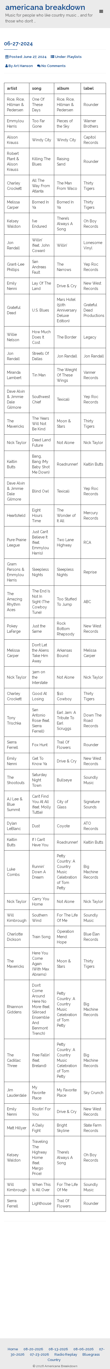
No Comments (53, 66)
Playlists (74, 57)
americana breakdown (45, 7)
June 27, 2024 (35, 57)
